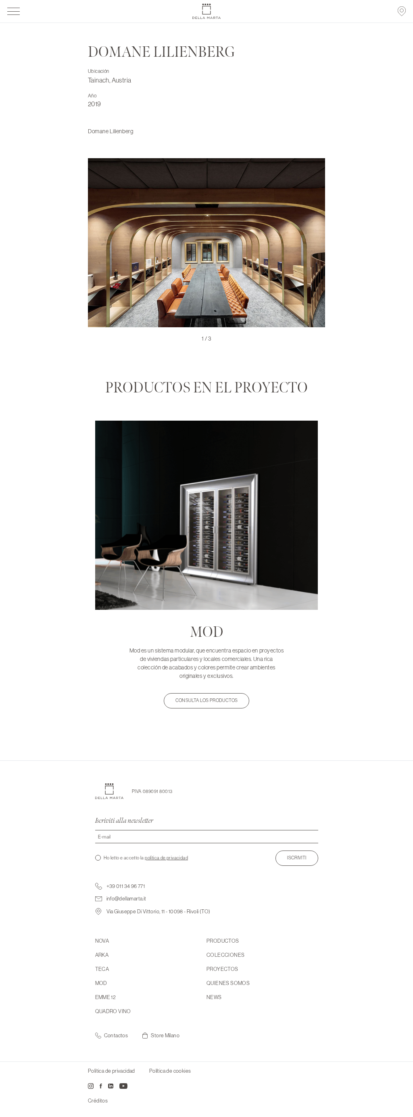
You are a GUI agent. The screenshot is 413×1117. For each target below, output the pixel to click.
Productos (222, 940)
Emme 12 (105, 997)
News (214, 997)
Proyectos (222, 969)
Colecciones (225, 955)
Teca (102, 969)
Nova (102, 940)
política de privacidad (166, 858)
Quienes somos (228, 983)
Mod (101, 983)
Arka (102, 955)
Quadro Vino (113, 1011)
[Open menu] (13, 11)
